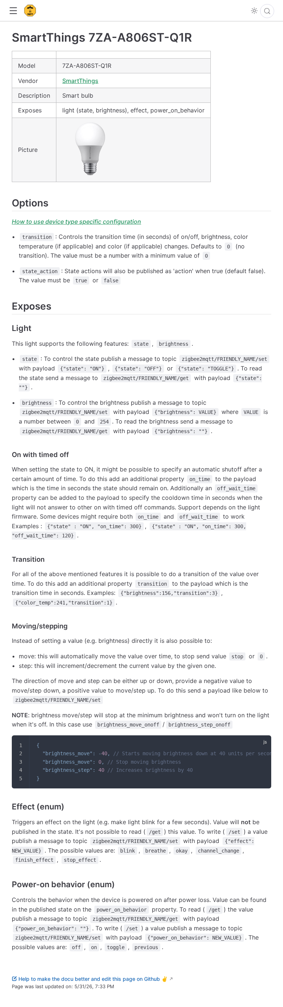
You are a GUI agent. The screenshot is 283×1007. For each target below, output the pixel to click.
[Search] (267, 11)
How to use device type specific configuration (76, 221)
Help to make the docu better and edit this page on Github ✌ (93, 979)
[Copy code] (261, 745)
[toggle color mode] (254, 11)
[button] (13, 11)
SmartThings (80, 80)
